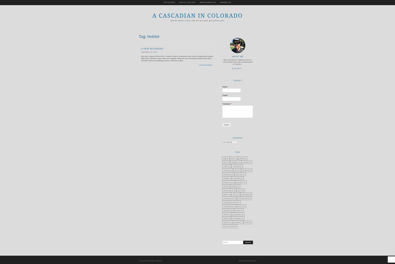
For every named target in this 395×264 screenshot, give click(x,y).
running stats (229, 206)
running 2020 (244, 198)
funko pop (228, 174)
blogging (235, 162)
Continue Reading (206, 65)
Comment (227, 104)
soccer (241, 206)
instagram (238, 178)
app (225, 158)
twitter (227, 214)
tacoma (238, 210)
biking (242, 158)
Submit (226, 125)
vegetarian (238, 214)
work (248, 222)
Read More (237, 68)
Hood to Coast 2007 (187, 2)
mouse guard (229, 190)
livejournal (228, 182)
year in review (229, 226)
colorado (227, 170)
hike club (240, 174)
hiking (226, 178)
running (246, 194)
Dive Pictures (169, 2)
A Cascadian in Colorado (197, 15)
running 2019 (229, 198)
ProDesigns (252, 261)
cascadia (247, 162)
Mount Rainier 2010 (208, 2)
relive (235, 194)
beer (234, 158)
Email (225, 95)
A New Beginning (152, 48)
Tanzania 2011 (225, 2)
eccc (237, 170)
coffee (226, 166)
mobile (235, 186)
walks (226, 218)
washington (237, 218)
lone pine (241, 182)
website (238, 222)
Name (225, 87)
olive (241, 190)
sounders (227, 210)
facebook (246, 170)
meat (226, 186)
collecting (237, 166)
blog (226, 162)
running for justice (231, 202)
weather (227, 222)
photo (226, 194)
